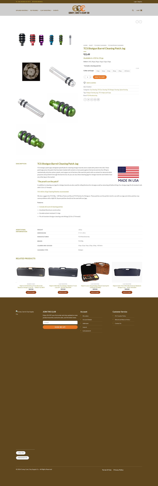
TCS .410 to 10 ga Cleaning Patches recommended (53, 191)
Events (55, 10)
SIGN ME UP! (60, 327)
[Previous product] (140, 21)
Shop (91, 45)
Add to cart (100, 77)
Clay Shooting (93, 89)
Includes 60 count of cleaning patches (51, 207)
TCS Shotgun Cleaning (115, 45)
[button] (138, 1)
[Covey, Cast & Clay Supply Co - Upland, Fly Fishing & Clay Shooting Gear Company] (79, 9)
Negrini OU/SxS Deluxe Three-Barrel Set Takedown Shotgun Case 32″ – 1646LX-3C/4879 (31, 286)
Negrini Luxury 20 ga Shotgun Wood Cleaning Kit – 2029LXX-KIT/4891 (95, 286)
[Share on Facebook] (85, 99)
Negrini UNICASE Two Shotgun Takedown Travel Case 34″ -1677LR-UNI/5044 (63, 286)
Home (85, 45)
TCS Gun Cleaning (100, 45)
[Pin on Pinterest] (95, 99)
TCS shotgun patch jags (105, 92)
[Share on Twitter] (88, 99)
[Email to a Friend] (91, 99)
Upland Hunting (124, 89)
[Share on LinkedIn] (98, 99)
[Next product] (137, 21)
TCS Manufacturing (92, 95)
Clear (137, 68)
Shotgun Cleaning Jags (92, 92)
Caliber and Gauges (88, 70)
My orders (86, 316)
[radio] (98, 71)
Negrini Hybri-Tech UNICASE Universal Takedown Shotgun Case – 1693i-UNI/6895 (127, 286)
